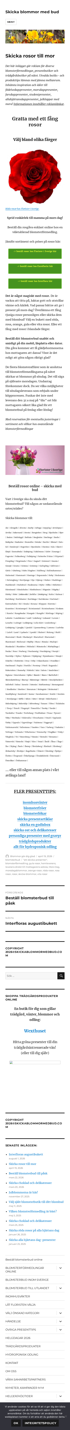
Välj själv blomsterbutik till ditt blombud (36, 1202)
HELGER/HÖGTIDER (19, 1396)
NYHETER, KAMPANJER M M (24, 1387)
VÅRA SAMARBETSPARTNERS (25, 1379)
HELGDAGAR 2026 (17, 1338)
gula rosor (34, 863)
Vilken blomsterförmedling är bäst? (33, 1211)
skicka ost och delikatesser (35, 830)
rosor (14, 874)
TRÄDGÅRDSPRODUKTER (23, 1346)
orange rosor (35, 870)
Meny (11, 22)
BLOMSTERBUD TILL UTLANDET (27, 1288)
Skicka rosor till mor (22, 1164)
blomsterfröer (35, 808)
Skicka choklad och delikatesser (30, 1183)
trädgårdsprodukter (35, 841)
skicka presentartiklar (35, 819)
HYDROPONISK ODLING (21, 1354)
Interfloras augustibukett (26, 1154)
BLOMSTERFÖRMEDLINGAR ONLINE (24, 1269)
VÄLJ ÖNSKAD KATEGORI (22, 1313)
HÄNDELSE (13, 1321)
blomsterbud (12, 859)
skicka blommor (27, 874)
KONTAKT (11, 1363)
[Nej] (65, 1416)
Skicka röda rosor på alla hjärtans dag (34, 1230)
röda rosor (48, 870)
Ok (16, 1423)
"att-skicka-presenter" (35, 859)
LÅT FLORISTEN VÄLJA (20, 1304)
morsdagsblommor (16, 870)
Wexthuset (35, 1031)
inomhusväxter (35, 802)
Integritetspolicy (40, 1423)
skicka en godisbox (35, 825)
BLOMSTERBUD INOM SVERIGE (27, 1279)
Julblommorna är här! (23, 1192)
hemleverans (48, 863)
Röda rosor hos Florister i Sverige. (22, 208)
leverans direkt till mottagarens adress (26, 867)
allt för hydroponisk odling (35, 847)
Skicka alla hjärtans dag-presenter (32, 1240)
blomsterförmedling (16, 863)
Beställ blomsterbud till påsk (28, 1173)
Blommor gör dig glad (22, 856)
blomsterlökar (35, 813)
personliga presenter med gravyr (35, 836)
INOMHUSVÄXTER (17, 1296)
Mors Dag (54, 867)
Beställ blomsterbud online (23, 1259)
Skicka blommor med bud (32, 11)
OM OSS (10, 1371)
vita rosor (42, 874)
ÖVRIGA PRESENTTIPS (20, 1329)
